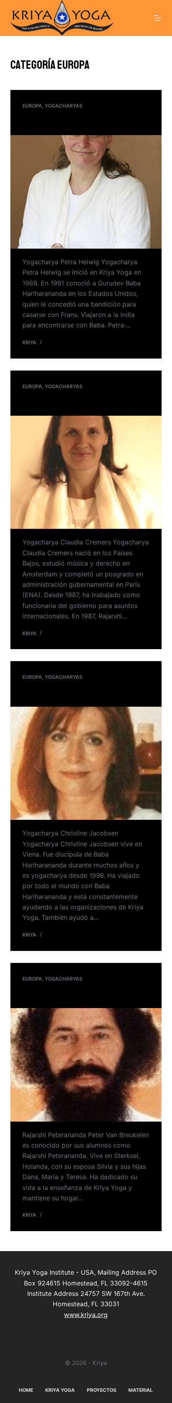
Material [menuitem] (140, 1390)
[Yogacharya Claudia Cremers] (86, 472)
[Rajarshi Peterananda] (86, 1065)
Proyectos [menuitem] (101, 1390)
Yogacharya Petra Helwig (57, 122)
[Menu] (158, 18)
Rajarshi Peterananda (54, 994)
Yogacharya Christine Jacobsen (67, 693)
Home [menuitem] (26, 1390)
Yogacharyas (63, 106)
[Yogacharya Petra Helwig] (86, 192)
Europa (32, 106)
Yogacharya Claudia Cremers (63, 402)
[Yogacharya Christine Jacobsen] (86, 763)
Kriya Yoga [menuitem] (60, 1390)
